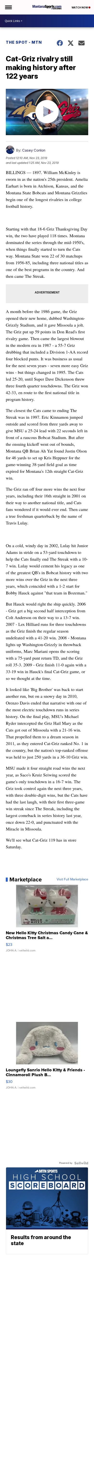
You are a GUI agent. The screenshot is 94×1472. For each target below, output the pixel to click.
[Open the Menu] (8, 7)
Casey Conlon (33, 150)
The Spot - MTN (24, 42)
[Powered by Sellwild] (81, 1163)
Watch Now (80, 7)
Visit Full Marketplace (72, 879)
